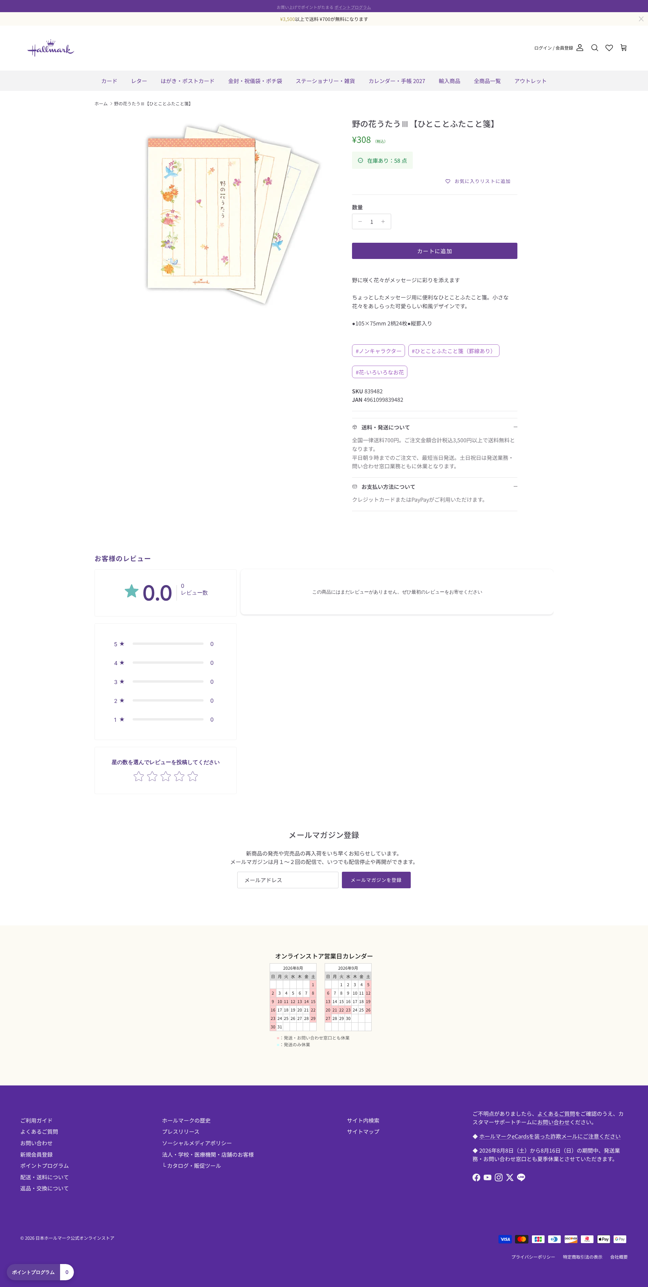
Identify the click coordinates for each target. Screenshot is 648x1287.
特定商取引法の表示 (582, 1257)
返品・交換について (44, 1188)
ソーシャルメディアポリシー (197, 1143)
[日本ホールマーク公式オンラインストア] (50, 47)
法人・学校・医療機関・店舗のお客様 (208, 1154)
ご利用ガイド (36, 1120)
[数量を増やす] (385, 221)
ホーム (101, 103)
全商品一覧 (487, 81)
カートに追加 (434, 251)
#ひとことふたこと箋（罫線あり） (454, 351)
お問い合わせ (36, 1143)
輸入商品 (449, 81)
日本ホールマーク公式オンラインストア (74, 1238)
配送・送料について (44, 1177)
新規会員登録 (36, 1154)
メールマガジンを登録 (376, 879)
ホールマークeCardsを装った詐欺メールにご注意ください (550, 1136)
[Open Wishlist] (609, 48)
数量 (357, 207)
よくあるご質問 (39, 1131)
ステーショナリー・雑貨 (325, 81)
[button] (165, 644)
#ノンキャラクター (379, 351)
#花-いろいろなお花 (380, 372)
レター (139, 81)
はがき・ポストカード (188, 81)
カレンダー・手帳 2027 (397, 81)
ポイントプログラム (352, 6)
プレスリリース (180, 1131)
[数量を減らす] (358, 221)
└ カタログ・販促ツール (191, 1165)
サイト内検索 (363, 1120)
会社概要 (619, 1257)
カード (109, 81)
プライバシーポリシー (533, 1257)
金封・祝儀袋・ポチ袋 (255, 81)
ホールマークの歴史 (186, 1120)
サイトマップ (363, 1131)
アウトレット (530, 81)
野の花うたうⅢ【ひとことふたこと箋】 (153, 103)
